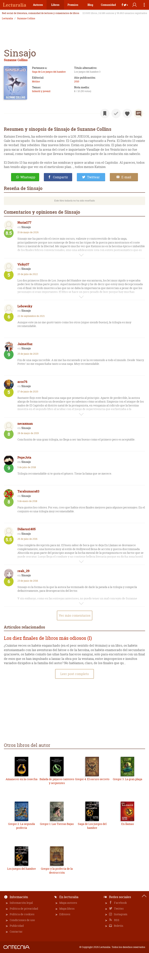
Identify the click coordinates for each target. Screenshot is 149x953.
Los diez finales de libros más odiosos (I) (48, 638)
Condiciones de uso (22, 920)
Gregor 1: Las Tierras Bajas (57, 824)
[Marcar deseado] (127, 113)
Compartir (60, 177)
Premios (73, 5)
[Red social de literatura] (14, 5)
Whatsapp (27, 177)
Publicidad (17, 926)
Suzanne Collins (26, 18)
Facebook (120, 903)
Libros (55, 5)
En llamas (127, 824)
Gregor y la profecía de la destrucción (57, 870)
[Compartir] (125, 5)
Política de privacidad (24, 908)
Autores (38, 5)
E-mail (126, 177)
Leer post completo (74, 674)
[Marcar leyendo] (104, 113)
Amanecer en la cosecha (21, 779)
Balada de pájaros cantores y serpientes (57, 781)
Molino (36, 81)
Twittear (93, 177)
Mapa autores (68, 903)
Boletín (118, 926)
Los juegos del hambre (21, 868)
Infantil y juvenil (41, 91)
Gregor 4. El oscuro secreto (92, 779)
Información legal (21, 903)
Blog (90, 5)
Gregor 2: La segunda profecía (21, 826)
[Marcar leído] (116, 113)
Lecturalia (7, 18)
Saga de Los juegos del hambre (49, 71)
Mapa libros (66, 908)
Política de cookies (22, 914)
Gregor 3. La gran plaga (127, 779)
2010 (76, 81)
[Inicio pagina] (144, 896)
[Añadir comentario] (138, 113)
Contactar (16, 931)
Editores (64, 914)
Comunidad (108, 5)
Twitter (118, 908)
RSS (116, 920)
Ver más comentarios (74, 615)
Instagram (120, 914)
